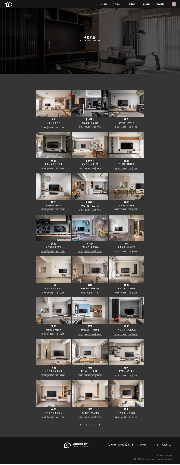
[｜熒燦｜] (53, 145)
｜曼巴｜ (126, 119)
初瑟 (126, 326)
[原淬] (126, 352)
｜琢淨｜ (89, 161)
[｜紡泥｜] (90, 186)
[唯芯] (90, 393)
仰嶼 (90, 285)
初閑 (53, 367)
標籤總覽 (88, 40)
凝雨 (90, 326)
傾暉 (126, 285)
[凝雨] (90, 310)
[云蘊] (53, 269)
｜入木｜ (53, 119)
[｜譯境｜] (53, 228)
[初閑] (53, 352)
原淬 (126, 367)
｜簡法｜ (53, 202)
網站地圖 (169, 455)
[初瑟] (126, 310)
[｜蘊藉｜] (126, 186)
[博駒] (90, 352)
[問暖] (126, 393)
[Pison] (126, 228)
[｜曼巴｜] (126, 103)
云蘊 (53, 285)
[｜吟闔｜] (90, 103)
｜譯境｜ (53, 243)
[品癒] (53, 393)
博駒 (90, 367)
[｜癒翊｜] (126, 145)
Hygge (90, 243)
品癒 (53, 409)
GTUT (165, 455)
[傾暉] (126, 269)
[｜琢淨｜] (90, 145)
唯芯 (90, 409)
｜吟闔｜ (89, 119)
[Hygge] (90, 228)
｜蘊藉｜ (126, 202)
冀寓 (53, 326)
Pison (126, 243)
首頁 (82, 40)
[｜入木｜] (53, 103)
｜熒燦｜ (53, 161)
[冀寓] (53, 310)
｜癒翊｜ (126, 160)
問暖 (126, 409)
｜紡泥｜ (89, 202)
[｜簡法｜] (53, 186)
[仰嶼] (90, 269)
